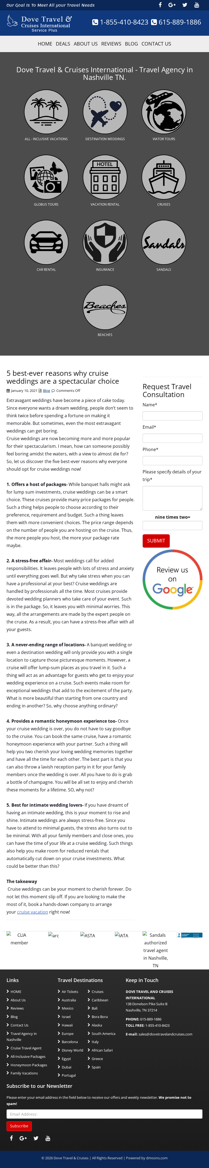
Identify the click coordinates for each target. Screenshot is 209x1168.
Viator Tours (164, 139)
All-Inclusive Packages (28, 1056)
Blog (131, 43)
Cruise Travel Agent (26, 1048)
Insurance (105, 269)
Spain (96, 1067)
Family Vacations (24, 1073)
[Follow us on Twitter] (185, 5)
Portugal (69, 1075)
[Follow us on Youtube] (196, 5)
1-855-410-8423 (123, 21)
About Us (86, 43)
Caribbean (100, 1000)
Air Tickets (70, 991)
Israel (66, 1016)
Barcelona (70, 1041)
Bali (94, 1008)
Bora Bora (100, 1016)
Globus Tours (46, 204)
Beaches (105, 334)
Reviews (111, 43)
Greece (97, 1058)
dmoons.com (157, 1157)
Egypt (66, 1058)
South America (103, 1033)
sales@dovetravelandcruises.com (165, 1034)
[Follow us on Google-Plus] (172, 5)
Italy (95, 1041)
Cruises (163, 204)
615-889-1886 (179, 21)
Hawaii (67, 1025)
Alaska (97, 1025)
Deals (63, 43)
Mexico (67, 1008)
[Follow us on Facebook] (160, 5)
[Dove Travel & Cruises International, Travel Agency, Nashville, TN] (189, 935)
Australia (69, 1000)
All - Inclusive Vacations (46, 139)
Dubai (66, 1067)
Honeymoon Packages (29, 1064)
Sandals (163, 269)
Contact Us (156, 43)
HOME (45, 43)
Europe (67, 1033)
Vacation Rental (105, 204)
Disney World (72, 1050)
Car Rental (46, 269)
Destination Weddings (105, 139)
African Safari (102, 1050)
